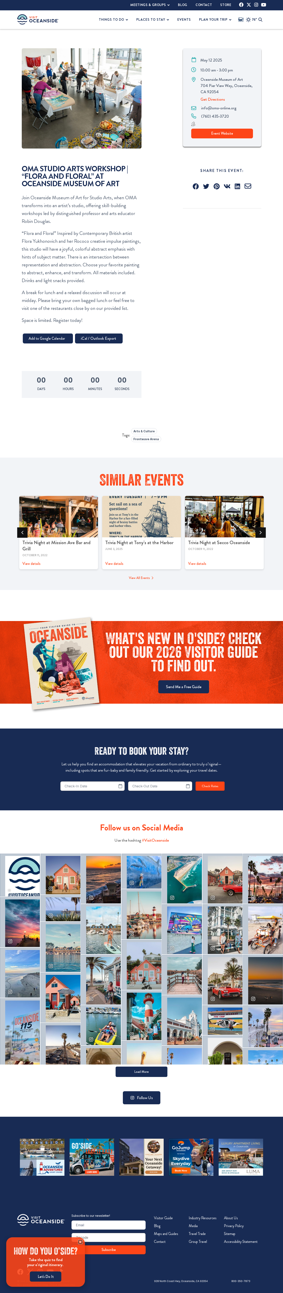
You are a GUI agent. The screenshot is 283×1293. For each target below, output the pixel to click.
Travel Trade (197, 1233)
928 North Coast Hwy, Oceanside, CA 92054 (181, 1281)
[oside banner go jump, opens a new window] (191, 1157)
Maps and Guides (166, 1233)
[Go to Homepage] (41, 1220)
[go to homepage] (38, 19)
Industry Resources (202, 1218)
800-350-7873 (240, 1281)
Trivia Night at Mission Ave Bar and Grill (56, 545)
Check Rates (210, 786)
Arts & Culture (144, 431)
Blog (157, 1226)
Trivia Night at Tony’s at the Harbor (139, 542)
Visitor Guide (163, 1218)
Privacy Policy (234, 1226)
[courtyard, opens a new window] (141, 1157)
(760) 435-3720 (215, 116)
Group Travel (198, 1241)
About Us (231, 1218)
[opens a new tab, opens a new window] (241, 4)
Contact (160, 1241)
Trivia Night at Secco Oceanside (219, 542)
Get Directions (213, 99)
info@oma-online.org (218, 108)
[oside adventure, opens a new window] (42, 1157)
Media (193, 1226)
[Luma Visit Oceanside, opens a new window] (241, 1157)
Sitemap (229, 1233)
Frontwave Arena (146, 439)
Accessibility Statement (241, 1241)
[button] (196, 186)
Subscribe (109, 1249)
